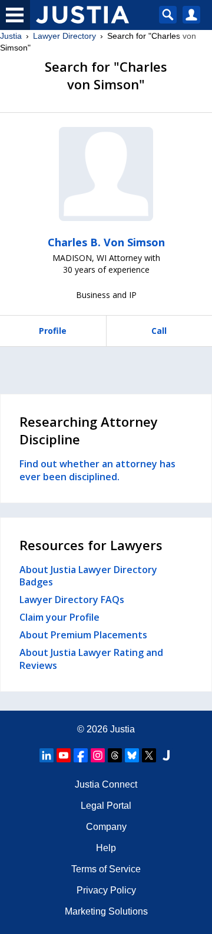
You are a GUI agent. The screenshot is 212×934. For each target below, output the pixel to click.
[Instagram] (98, 755)
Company (106, 827)
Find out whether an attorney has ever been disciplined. (97, 470)
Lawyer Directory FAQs (71, 599)
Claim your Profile (59, 617)
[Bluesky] (132, 755)
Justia (11, 36)
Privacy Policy (106, 890)
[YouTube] (64, 755)
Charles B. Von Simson (106, 242)
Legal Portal (106, 806)
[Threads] (115, 755)
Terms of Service (106, 869)
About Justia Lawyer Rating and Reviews (91, 659)
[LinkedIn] (46, 755)
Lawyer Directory (64, 36)
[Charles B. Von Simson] (106, 174)
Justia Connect (106, 784)
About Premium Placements (83, 634)
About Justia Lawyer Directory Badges (88, 576)
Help (106, 848)
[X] (149, 755)
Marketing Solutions (106, 911)
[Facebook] (81, 755)
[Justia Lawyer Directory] (166, 755)
